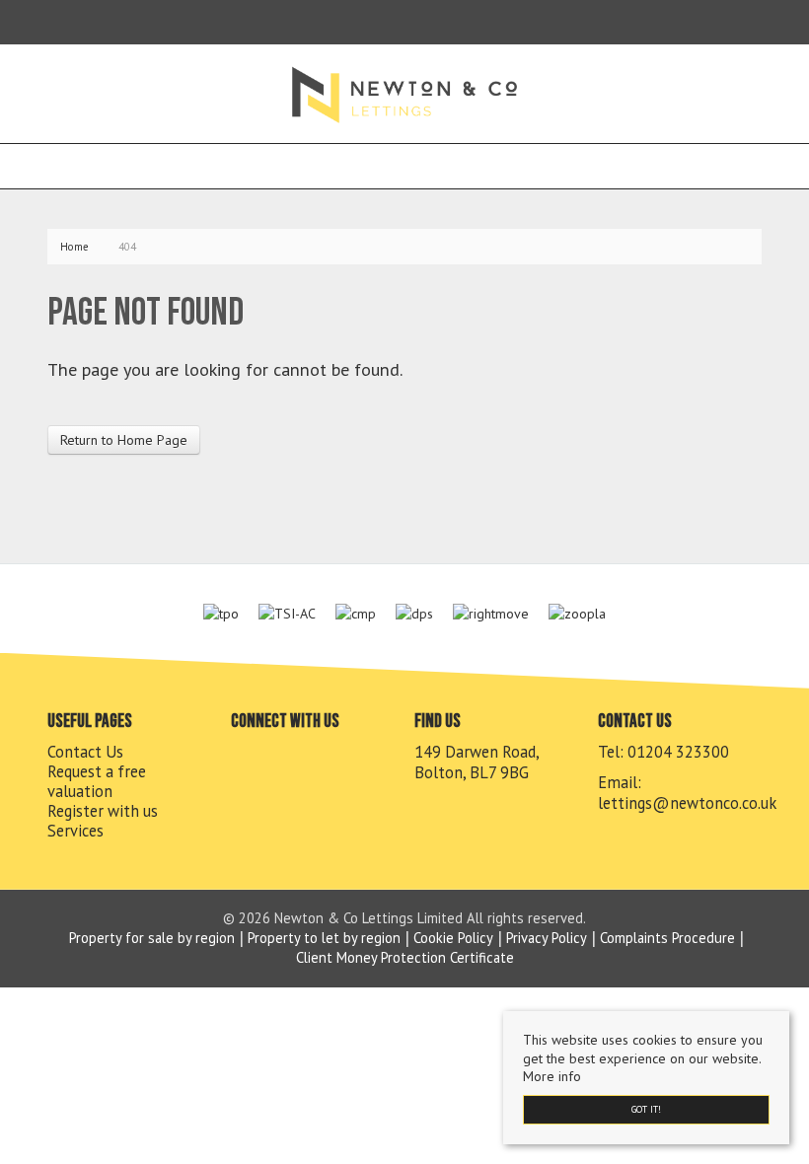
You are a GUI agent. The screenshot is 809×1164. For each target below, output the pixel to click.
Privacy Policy (546, 937)
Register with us (102, 811)
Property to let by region (324, 937)
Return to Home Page (123, 440)
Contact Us (85, 752)
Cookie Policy (453, 937)
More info (552, 1076)
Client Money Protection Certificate (405, 957)
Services (75, 830)
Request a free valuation (96, 781)
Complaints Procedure (667, 937)
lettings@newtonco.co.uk (687, 803)
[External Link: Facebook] (51, 22)
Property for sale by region (152, 937)
